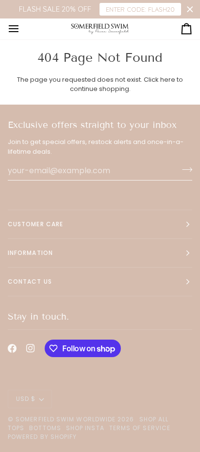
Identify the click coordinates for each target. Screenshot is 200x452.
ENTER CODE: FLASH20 (140, 9)
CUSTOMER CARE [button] (35, 224)
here (167, 79)
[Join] (184, 169)
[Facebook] (12, 348)
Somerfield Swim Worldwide (66, 419)
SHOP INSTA (85, 428)
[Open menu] (22, 28)
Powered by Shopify (42, 437)
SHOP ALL (154, 419)
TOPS (16, 428)
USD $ (25, 399)
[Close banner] (190, 9)
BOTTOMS (45, 428)
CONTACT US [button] (30, 281)
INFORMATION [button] (30, 253)
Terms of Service (139, 428)
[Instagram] (30, 348)
